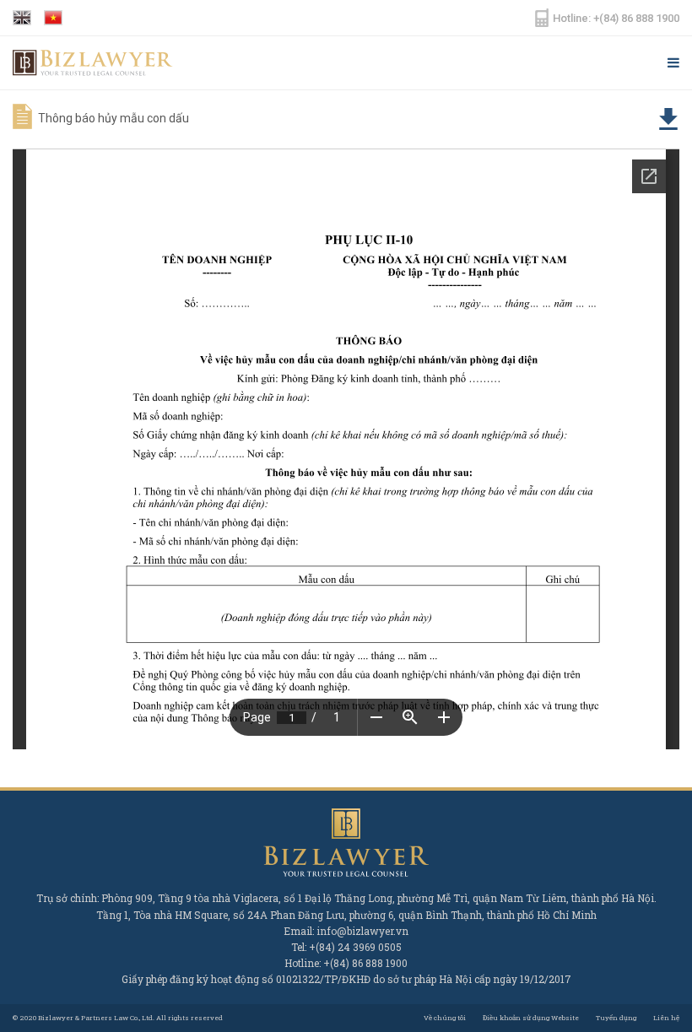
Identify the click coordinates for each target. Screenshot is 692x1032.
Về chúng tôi (445, 1017)
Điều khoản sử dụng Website (531, 1017)
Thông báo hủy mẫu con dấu (113, 118)
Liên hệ (666, 1017)
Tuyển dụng (616, 1017)
